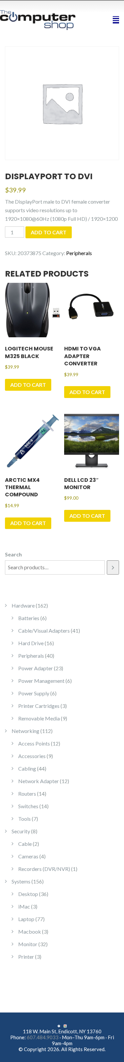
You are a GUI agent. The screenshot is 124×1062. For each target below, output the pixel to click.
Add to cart (48, 232)
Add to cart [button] (28, 385)
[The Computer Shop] (41, 19)
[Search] (113, 567)
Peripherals (79, 253)
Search (13, 554)
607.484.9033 (43, 1037)
